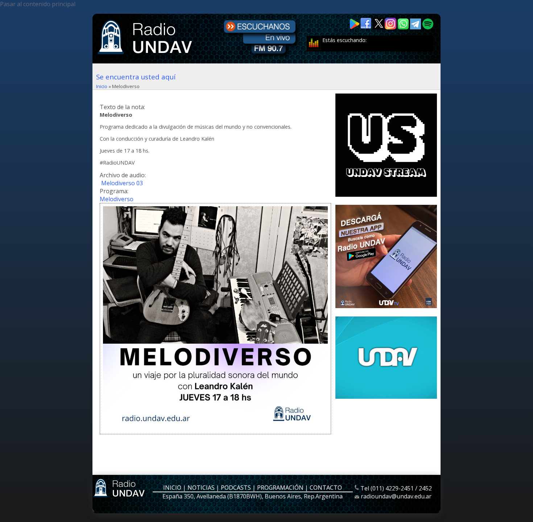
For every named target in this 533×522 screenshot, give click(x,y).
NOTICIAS (201, 488)
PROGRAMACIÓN (280, 488)
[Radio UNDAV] (146, 55)
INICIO (172, 488)
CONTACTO (326, 488)
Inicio (101, 86)
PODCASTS (236, 488)
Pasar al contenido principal (37, 4)
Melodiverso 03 (122, 183)
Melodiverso (116, 199)
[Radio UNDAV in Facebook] (366, 27)
